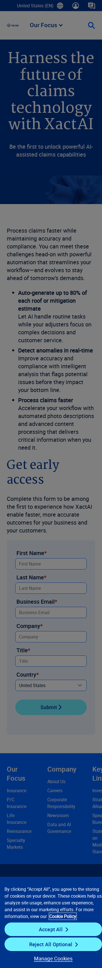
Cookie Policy (62, 916)
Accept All (51, 929)
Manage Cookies (53, 958)
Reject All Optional (50, 944)
